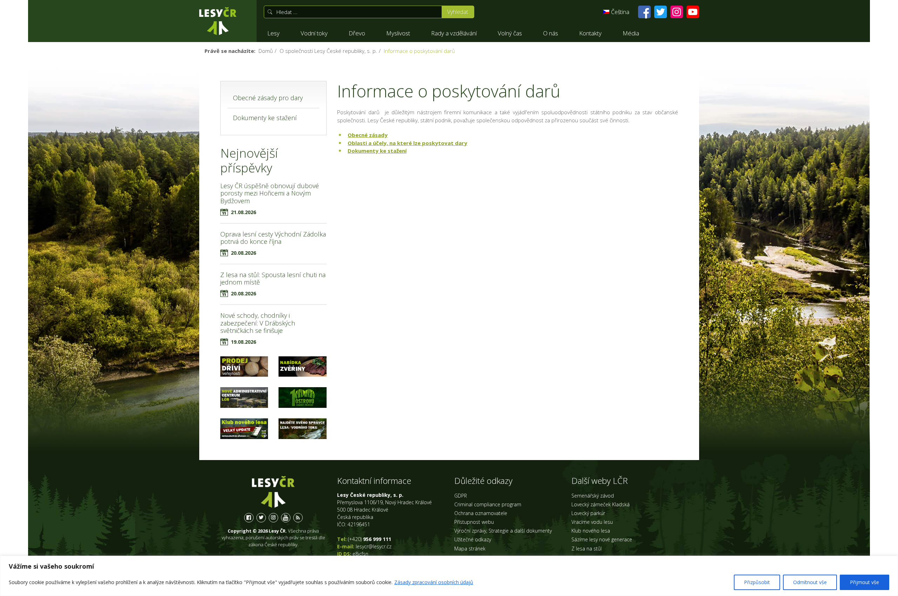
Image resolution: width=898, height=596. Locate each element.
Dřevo (357, 33)
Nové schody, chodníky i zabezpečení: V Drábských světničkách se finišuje (257, 323)
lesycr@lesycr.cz (373, 546)
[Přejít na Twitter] (660, 12)
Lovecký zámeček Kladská (600, 504)
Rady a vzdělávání (454, 33)
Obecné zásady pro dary (268, 98)
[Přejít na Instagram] (676, 12)
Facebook (249, 517)
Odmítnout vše (810, 582)
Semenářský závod (592, 495)
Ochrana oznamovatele (480, 513)
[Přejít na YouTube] (692, 12)
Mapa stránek (469, 548)
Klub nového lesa (590, 530)
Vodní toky (314, 33)
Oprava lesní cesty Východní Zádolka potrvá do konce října (273, 238)
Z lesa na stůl (586, 548)
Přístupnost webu (474, 522)
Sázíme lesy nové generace (601, 539)
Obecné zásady (368, 134)
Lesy (273, 33)
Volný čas (510, 33)
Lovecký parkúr (588, 513)
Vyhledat (457, 12)
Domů (266, 50)
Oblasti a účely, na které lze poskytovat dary (407, 142)
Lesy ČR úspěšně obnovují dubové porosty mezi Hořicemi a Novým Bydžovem (269, 193)
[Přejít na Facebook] (644, 12)
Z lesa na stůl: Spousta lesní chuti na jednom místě (273, 278)
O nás (550, 33)
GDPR (460, 495)
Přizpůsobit (757, 582)
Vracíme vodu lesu (592, 522)
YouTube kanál (285, 517)
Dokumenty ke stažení (377, 150)
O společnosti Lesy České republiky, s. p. (328, 50)
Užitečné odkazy (472, 539)
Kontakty (590, 33)
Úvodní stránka (217, 21)
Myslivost (398, 33)
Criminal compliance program (487, 504)
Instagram (273, 517)
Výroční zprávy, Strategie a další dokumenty (503, 530)
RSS (298, 517)
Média (631, 33)
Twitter (261, 517)
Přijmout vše (864, 582)
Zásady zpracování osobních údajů (433, 582)
